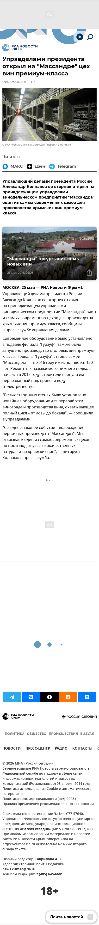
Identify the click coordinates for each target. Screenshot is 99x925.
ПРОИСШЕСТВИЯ (63, 734)
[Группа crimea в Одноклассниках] (68, 697)
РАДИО (61, 749)
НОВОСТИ (11, 749)
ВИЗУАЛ (87, 734)
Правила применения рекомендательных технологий (48, 804)
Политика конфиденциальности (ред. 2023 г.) (40, 799)
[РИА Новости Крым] (19, 47)
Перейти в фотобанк (59, 144)
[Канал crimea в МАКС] (87, 697)
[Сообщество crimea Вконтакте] (31, 697)
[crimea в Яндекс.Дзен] (49, 697)
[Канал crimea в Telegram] (12, 697)
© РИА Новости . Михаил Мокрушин (23, 144)
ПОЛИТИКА (15, 734)
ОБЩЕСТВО (36, 734)
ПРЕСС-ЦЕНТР (37, 749)
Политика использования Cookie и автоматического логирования (47, 791)
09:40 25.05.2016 (14, 82)
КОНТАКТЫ (82, 749)
